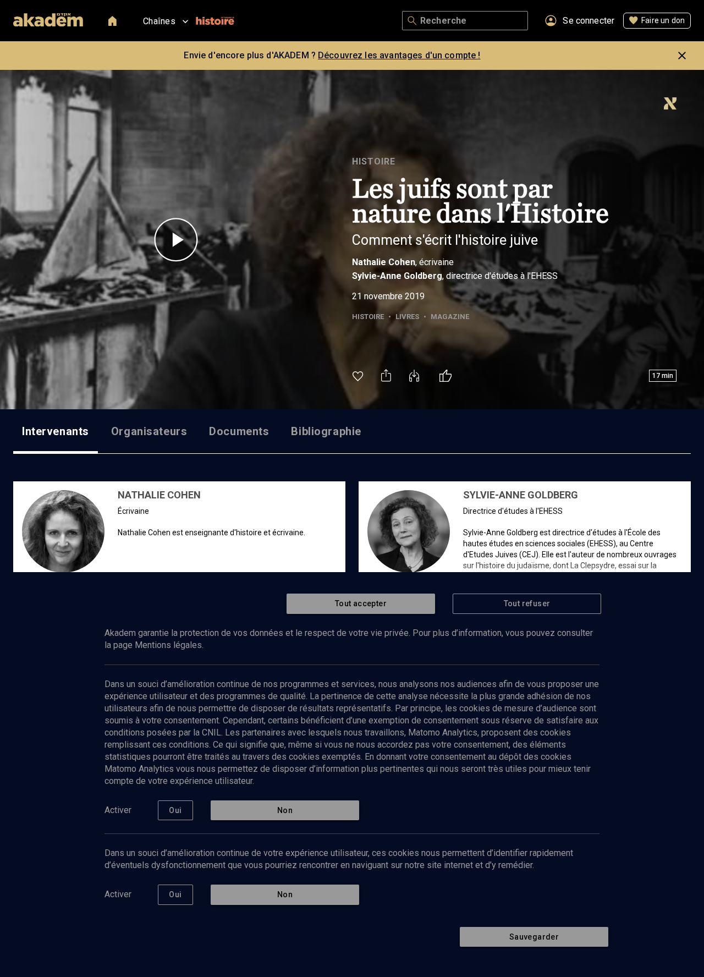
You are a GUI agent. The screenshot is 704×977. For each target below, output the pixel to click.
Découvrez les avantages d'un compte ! (399, 55)
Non (285, 810)
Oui (175, 810)
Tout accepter (361, 603)
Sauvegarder (534, 936)
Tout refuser (527, 603)
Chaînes (159, 21)
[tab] (55, 431)
